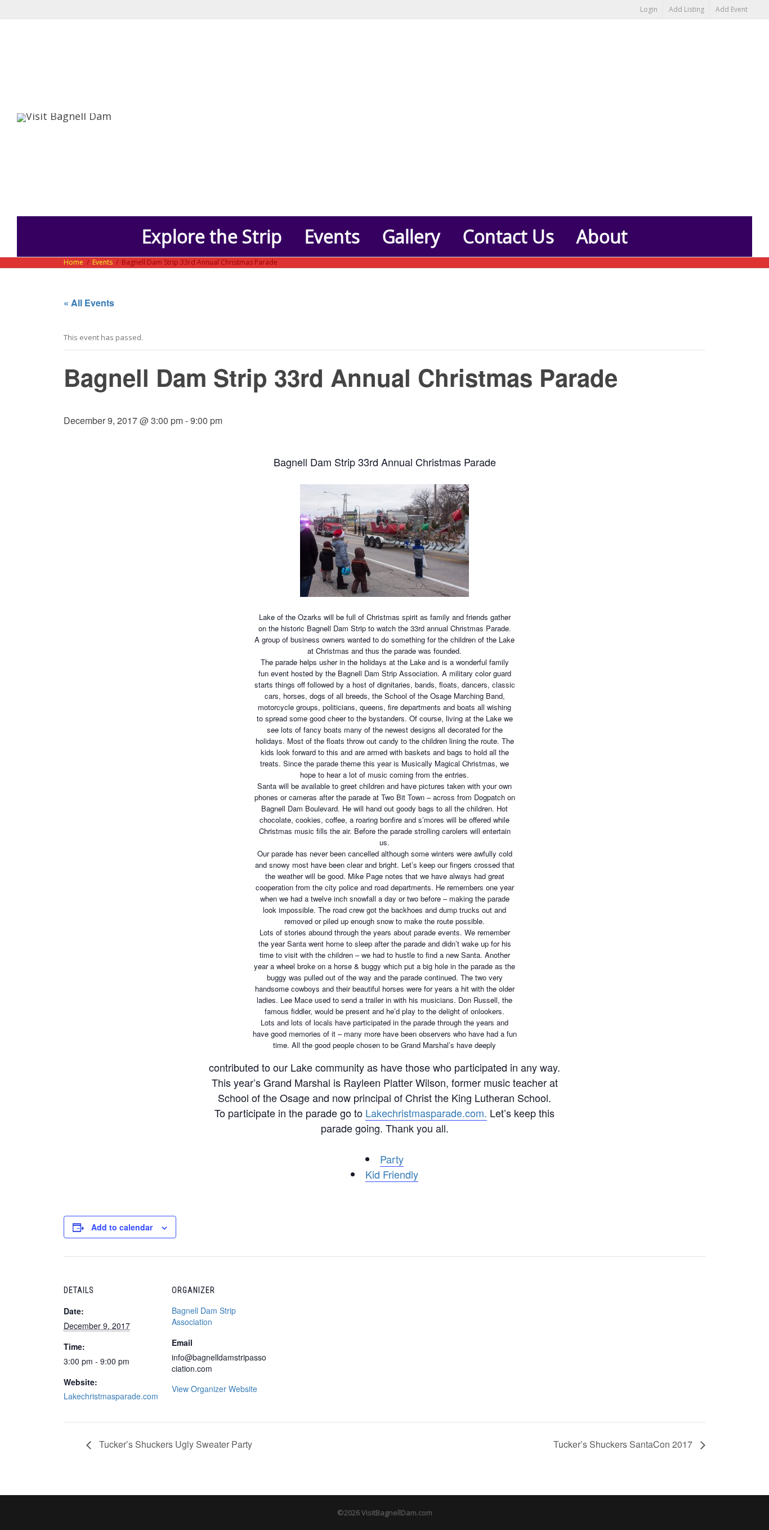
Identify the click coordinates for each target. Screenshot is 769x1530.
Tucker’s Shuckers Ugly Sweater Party (174, 1444)
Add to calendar (122, 1227)
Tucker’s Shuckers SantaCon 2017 (624, 1444)
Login (649, 9)
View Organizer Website (214, 1388)
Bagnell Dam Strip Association (204, 1316)
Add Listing (686, 9)
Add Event (732, 9)
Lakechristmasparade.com (111, 1396)
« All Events (89, 302)
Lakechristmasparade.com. (426, 1112)
